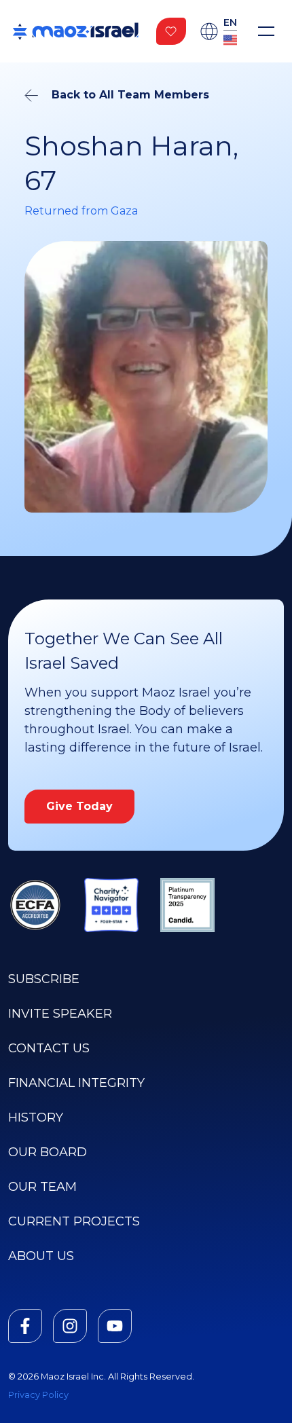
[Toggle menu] (266, 31)
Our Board (47, 1152)
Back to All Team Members (130, 94)
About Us (41, 1256)
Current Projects (74, 1221)
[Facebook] (25, 1326)
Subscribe (43, 979)
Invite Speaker (60, 1013)
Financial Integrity (76, 1082)
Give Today (79, 806)
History (35, 1117)
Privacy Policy (38, 1395)
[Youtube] (115, 1326)
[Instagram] (70, 1326)
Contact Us (49, 1048)
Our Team (42, 1186)
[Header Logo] (75, 31)
